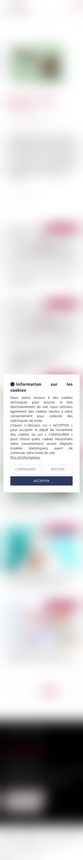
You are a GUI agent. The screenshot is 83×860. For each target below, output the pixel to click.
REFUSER (58, 469)
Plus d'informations (25, 457)
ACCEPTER (41, 481)
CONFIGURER (25, 469)
